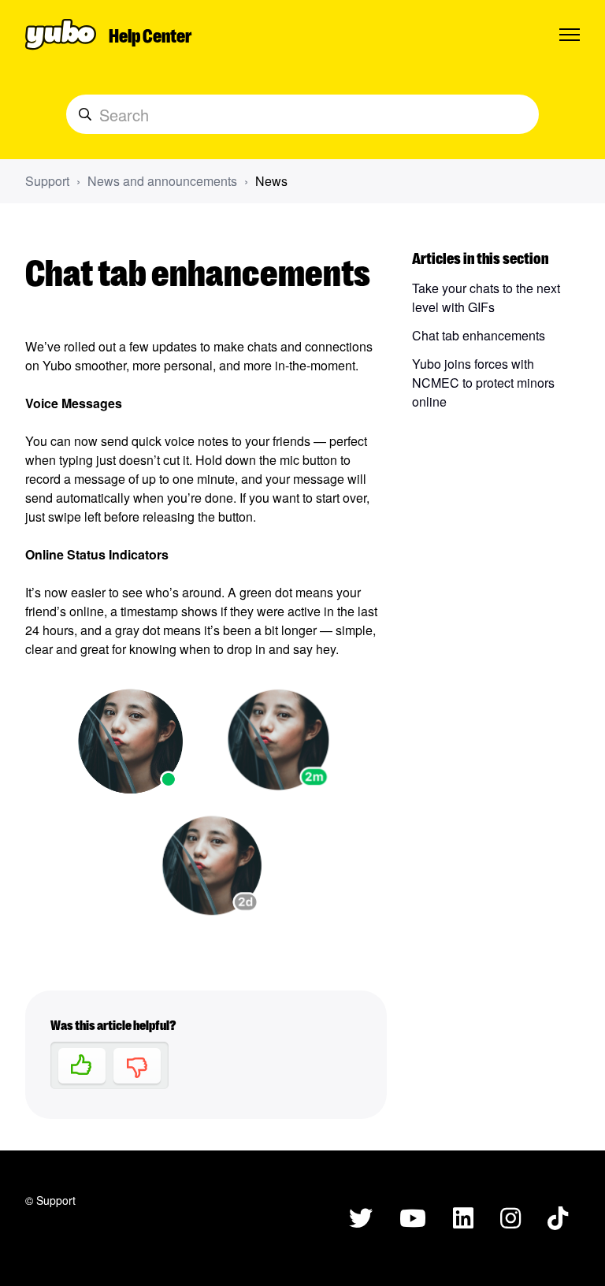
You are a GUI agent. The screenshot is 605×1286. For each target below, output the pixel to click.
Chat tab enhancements (478, 335)
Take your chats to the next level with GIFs (486, 297)
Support (47, 181)
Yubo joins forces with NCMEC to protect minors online (483, 383)
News (271, 181)
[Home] (60, 34)
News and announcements (162, 181)
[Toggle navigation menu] (569, 34)
